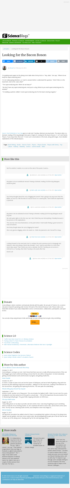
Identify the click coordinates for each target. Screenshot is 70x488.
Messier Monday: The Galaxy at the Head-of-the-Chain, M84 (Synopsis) (57, 435)
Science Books (36, 146)
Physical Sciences (18, 41)
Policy (57, 41)
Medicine (5, 42)
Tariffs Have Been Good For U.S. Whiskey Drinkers (19, 339)
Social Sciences (40, 41)
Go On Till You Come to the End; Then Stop (15, 367)
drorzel (12, 68)
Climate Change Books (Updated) (32, 434)
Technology (26, 42)
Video (43, 146)
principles (6, 49)
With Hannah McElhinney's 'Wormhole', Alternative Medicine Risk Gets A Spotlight (28, 344)
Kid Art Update (6, 410)
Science (28, 146)
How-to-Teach (26, 145)
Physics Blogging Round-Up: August (13, 389)
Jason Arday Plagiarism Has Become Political (17, 355)
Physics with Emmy (53, 145)
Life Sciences (6, 41)
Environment (29, 41)
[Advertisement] (35, 16)
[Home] (13, 36)
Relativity (22, 146)
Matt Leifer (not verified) (38, 190)
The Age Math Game (8, 399)
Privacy (31, 476)
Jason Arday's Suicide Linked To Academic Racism (18, 357)
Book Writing (12, 145)
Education (51, 41)
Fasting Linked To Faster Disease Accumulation (18, 341)
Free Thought (36, 42)
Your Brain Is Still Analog (11, 343)
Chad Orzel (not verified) (38, 237)
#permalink (58, 175)
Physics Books (41, 145)
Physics (34, 145)
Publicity (15, 146)
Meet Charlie (6, 378)
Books (19, 145)
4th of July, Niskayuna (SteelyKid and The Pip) (9, 434)
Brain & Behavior (15, 42)
